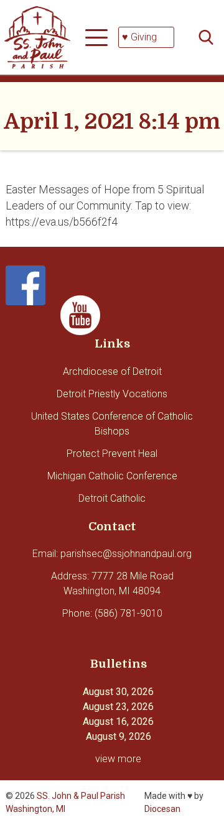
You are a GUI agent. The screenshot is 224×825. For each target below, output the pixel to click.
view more (118, 759)
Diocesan (162, 809)
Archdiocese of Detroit (112, 371)
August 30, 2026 (118, 692)
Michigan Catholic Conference (112, 476)
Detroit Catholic (112, 498)
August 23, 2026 (118, 706)
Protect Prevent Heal (112, 453)
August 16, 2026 (118, 721)
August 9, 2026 (118, 736)
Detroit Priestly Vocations (112, 394)
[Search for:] (209, 38)
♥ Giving (139, 37)
